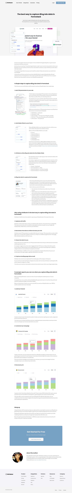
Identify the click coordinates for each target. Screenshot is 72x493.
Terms (56, 490)
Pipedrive (32, 480)
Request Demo (62, 478)
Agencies (42, 476)
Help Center (52, 480)
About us (61, 476)
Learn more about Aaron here (40, 459)
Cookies (64, 490)
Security (22, 484)
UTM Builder (52, 478)
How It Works (23, 476)
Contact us (62, 480)
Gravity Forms (33, 478)
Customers (23, 480)
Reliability (23, 482)
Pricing (22, 478)
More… (32, 484)
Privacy (60, 490)
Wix (31, 482)
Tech (41, 478)
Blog (50, 476)
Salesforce (32, 476)
